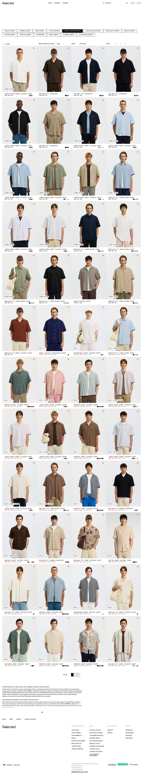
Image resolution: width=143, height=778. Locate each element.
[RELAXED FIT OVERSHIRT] (54, 69)
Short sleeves (30, 719)
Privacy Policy (94, 743)
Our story (75, 730)
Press (74, 738)
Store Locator (95, 730)
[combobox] (88, 44)
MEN (11, 719)
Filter (8, 44)
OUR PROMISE (76, 733)
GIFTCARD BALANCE (96, 741)
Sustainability (77, 735)
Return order (94, 738)
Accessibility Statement (94, 755)
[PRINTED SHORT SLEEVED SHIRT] (19, 380)
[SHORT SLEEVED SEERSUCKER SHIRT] (54, 328)
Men (50, 3)
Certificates (76, 746)
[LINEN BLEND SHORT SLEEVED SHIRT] (19, 69)
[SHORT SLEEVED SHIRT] (89, 276)
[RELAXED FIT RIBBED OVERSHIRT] (123, 483)
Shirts (18, 719)
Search (108, 3)
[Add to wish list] (34, 48)
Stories (65, 3)
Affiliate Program (78, 741)
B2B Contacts (77, 743)
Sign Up (110, 730)
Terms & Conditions (96, 746)
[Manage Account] (127, 3)
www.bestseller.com (80, 772)
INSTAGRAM (129, 733)
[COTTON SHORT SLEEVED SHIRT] (123, 535)
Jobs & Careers (77, 749)
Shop (4, 719)
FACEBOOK (129, 730)
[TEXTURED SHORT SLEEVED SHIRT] (19, 639)
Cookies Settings (95, 751)
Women (57, 3)
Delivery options (95, 733)
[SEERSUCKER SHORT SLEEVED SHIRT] (89, 328)
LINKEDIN (128, 735)
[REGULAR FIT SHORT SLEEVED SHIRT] (19, 328)
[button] (19, 69)
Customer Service (96, 735)
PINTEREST (129, 738)
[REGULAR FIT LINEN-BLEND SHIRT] (123, 172)
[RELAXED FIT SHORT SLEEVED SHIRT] (19, 587)
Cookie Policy (94, 749)
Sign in (109, 733)
